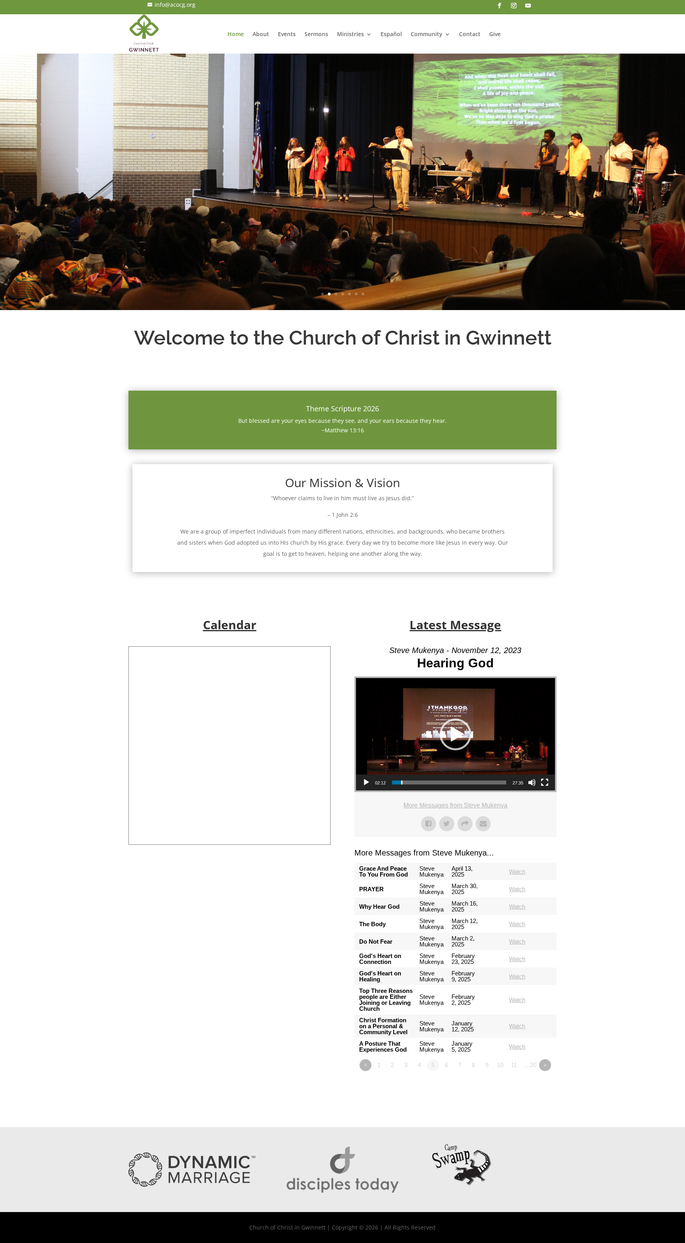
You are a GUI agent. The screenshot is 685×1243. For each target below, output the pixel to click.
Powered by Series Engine (527, 1087)
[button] (455, 734)
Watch (517, 871)
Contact (469, 34)
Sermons (316, 34)
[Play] (366, 782)
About (261, 34)
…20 (530, 1065)
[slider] (449, 782)
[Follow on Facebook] (499, 5)
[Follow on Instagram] (513, 5)
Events (287, 34)
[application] (455, 734)
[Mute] (532, 782)
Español (391, 34)
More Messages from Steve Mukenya (455, 805)
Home (236, 34)
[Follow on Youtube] (528, 5)
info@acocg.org (171, 4)
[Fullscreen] (545, 782)
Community (426, 34)
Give (495, 34)
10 (500, 1065)
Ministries (350, 34)
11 (514, 1065)
